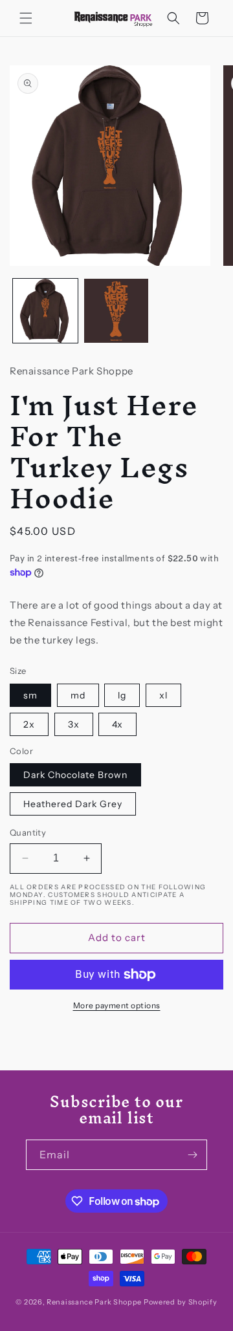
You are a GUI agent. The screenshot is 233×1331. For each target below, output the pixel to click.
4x (117, 724)
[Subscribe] (192, 1155)
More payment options (117, 1005)
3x (74, 724)
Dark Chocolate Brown (75, 775)
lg (122, 695)
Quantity (28, 832)
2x (29, 724)
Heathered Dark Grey (72, 804)
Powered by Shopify (180, 1301)
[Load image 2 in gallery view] (116, 311)
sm (30, 695)
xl (163, 695)
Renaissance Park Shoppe (94, 1301)
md (78, 695)
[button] (26, 18)
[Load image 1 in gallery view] (45, 311)
